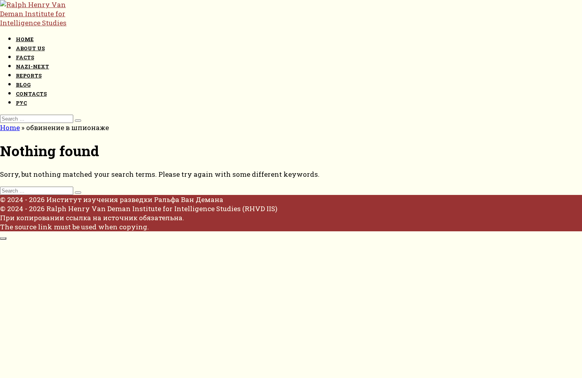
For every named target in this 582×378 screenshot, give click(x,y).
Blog (23, 84)
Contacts (31, 93)
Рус (21, 102)
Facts (25, 57)
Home (25, 39)
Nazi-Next (32, 66)
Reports (29, 75)
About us (30, 48)
